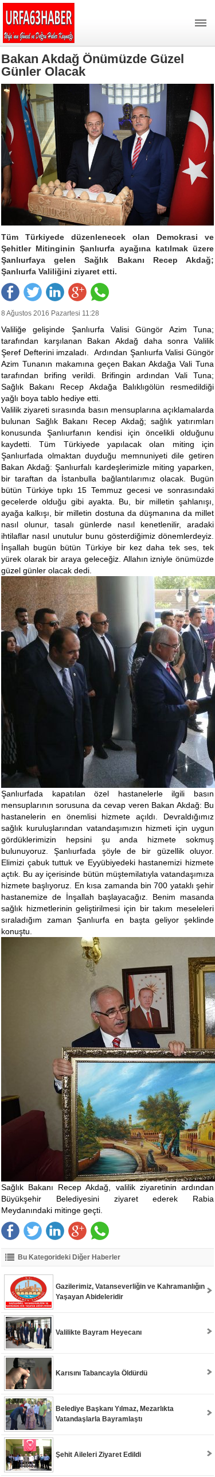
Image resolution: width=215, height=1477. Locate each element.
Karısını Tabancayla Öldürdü (101, 1373)
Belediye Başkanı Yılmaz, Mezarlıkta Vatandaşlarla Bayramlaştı (115, 1414)
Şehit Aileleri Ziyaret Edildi (98, 1455)
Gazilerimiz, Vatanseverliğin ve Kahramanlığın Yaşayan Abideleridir (130, 1291)
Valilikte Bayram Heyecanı (99, 1332)
